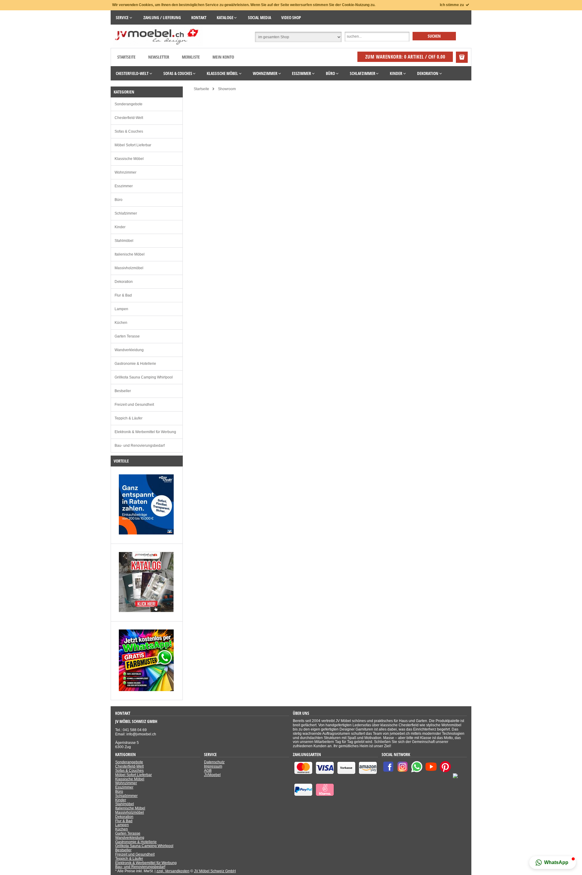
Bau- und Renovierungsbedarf (140, 445)
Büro (118, 200)
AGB (208, 770)
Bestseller (123, 391)
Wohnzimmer (125, 172)
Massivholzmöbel (129, 268)
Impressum (213, 766)
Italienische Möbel (130, 254)
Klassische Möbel (129, 159)
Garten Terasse (127, 336)
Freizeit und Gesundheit (134, 404)
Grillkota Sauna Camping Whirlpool (144, 377)
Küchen (121, 322)
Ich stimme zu (452, 5)
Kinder (120, 227)
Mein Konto (223, 57)
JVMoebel (212, 775)
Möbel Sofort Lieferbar (133, 145)
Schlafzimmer (126, 213)
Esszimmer (124, 186)
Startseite (126, 57)
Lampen (121, 309)
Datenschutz (214, 762)
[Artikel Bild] (146, 533)
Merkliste (191, 57)
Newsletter (158, 57)
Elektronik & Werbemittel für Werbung (145, 432)
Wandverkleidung (129, 350)
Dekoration (124, 282)
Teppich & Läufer (128, 418)
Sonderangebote (128, 104)
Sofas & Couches (129, 131)
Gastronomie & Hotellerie (135, 363)
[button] (552, 862)
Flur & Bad (123, 295)
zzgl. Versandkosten (172, 871)
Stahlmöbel (124, 241)
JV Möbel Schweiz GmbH (215, 871)
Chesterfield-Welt (129, 118)
